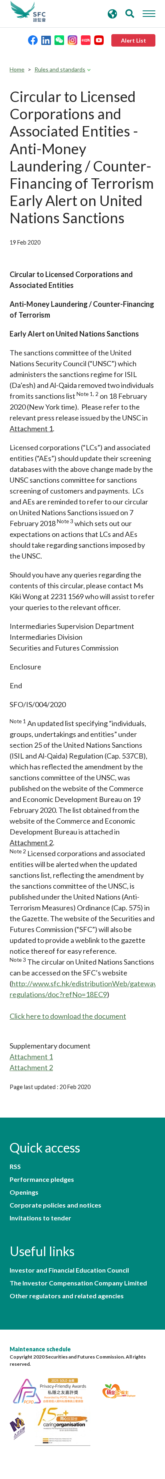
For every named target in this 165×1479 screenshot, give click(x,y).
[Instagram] (72, 39)
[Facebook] (33, 39)
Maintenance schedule (40, 1349)
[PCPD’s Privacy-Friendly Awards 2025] (54, 1390)
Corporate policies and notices (55, 1205)
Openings (24, 1192)
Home (17, 69)
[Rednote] (86, 39)
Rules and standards (59, 69)
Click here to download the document (68, 1016)
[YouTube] (99, 39)
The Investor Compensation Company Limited (78, 1283)
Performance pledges (42, 1179)
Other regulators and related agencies (67, 1296)
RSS (15, 1166)
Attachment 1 (31, 1056)
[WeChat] (59, 39)
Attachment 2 (31, 1067)
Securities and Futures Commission (28, 11)
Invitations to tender (40, 1218)
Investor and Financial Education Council (69, 1270)
